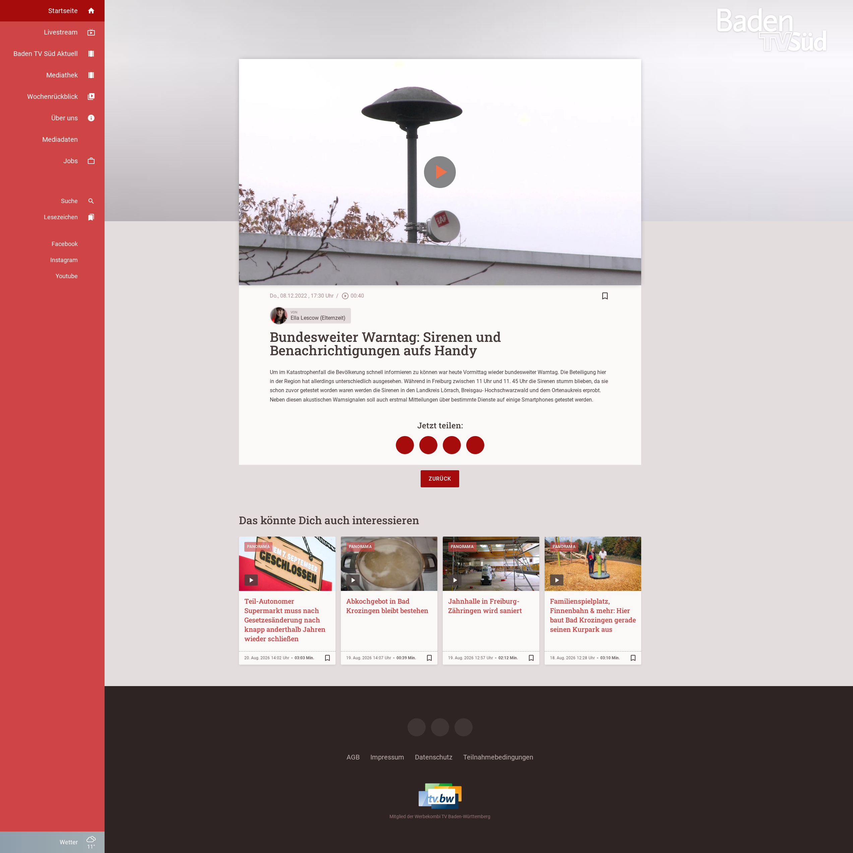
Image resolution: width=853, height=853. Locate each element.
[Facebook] (417, 727)
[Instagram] (440, 727)
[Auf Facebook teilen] (405, 445)
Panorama (258, 546)
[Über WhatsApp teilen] (452, 445)
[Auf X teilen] (428, 445)
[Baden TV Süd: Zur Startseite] (771, 29)
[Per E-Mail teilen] (475, 445)
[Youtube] (463, 727)
